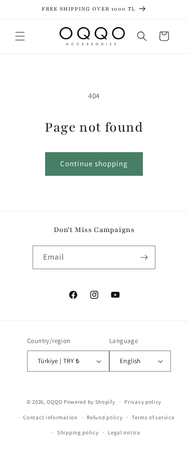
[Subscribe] (144, 257)
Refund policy (104, 417)
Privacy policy (142, 401)
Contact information (50, 417)
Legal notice (124, 432)
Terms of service (153, 417)
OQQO (54, 401)
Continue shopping (94, 163)
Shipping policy (78, 432)
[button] (20, 36)
